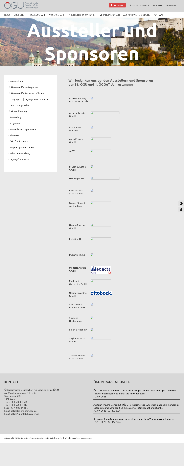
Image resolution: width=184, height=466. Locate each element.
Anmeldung (15, 117)
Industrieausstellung (19, 153)
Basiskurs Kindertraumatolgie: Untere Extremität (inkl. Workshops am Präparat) (134, 418)
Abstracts (14, 135)
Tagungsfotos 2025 (19, 159)
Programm (14, 123)
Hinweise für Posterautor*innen (27, 93)
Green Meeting (19, 111)
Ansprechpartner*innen (21, 147)
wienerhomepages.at (83, 438)
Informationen (16, 81)
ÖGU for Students (18, 141)
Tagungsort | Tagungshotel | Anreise (29, 99)
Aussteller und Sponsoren (22, 129)
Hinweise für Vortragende (24, 87)
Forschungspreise (20, 105)
